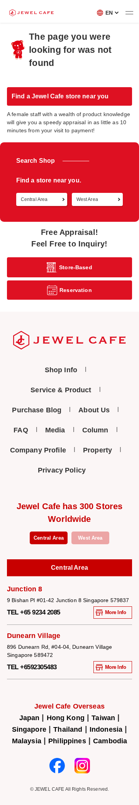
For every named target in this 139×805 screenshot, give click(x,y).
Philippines (67, 741)
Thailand (67, 729)
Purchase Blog (36, 410)
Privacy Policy (62, 470)
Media (55, 430)
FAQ (21, 430)
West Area (90, 538)
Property (97, 450)
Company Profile (38, 450)
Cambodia (110, 741)
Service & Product (61, 390)
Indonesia (106, 729)
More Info (115, 612)
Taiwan (103, 718)
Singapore (29, 729)
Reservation (75, 290)
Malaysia (26, 741)
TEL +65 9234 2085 (33, 612)
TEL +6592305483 (32, 667)
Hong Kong (66, 718)
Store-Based (75, 267)
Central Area (49, 538)
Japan (29, 718)
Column (95, 430)
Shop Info (61, 370)
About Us (94, 410)
